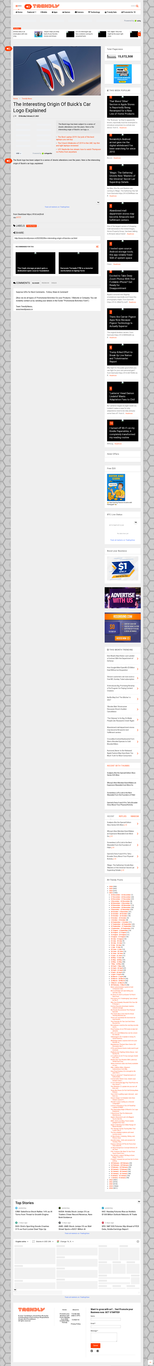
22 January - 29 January (119, 1171)
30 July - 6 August (117, 939)
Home (19, 12)
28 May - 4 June (116, 958)
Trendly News (27, 99)
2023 (111, 893)
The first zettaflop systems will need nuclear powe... (122, 1133)
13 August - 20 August (118, 935)
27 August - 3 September (119, 930)
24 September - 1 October (120, 922)
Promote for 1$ (129, 12)
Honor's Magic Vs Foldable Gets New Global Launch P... (123, 1099)
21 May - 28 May (116, 960)
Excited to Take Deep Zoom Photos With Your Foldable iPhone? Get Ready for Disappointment (122, 282)
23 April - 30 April (117, 968)
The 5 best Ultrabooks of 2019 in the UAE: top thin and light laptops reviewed (78, 144)
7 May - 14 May (116, 964)
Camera (80, 12)
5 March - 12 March (117, 983)
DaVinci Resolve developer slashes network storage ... (122, 1007)
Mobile (44, 12)
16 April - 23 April (117, 970)
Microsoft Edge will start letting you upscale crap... (122, 991)
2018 (111, 1188)
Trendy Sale (112, 12)
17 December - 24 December (121, 897)
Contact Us (75, 1320)
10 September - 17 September (121, 926)
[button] (28, 6)
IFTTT (18, 217)
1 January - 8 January (118, 1178)
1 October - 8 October (118, 920)
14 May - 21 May (116, 962)
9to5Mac (17, 28)
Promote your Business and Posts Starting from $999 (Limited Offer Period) (64, 1318)
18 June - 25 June (117, 951)
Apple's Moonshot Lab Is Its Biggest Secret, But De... (122, 1118)
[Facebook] (98, 1351)
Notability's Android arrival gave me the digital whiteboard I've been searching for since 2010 (122, 145)
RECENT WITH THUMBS (118, 766)
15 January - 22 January (119, 1173)
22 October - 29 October (119, 914)
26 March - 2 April (117, 976)
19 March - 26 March (118, 978)
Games (67, 12)
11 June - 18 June (117, 953)
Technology (95, 12)
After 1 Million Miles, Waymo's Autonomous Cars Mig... (120, 1068)
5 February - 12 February (119, 1167)
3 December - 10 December (120, 901)
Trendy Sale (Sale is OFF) (75, 1314)
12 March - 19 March (118, 981)
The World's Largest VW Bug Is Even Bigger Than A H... (123, 1156)
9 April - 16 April (116, 972)
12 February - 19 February (120, 1165)
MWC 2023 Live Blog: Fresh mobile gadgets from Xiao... (122, 1122)
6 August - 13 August (118, 937)
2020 (111, 1184)
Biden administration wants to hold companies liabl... (122, 988)
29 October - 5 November (119, 912)
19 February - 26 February (120, 1163)
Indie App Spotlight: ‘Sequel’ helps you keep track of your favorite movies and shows (32, 33)
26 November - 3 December (120, 903)
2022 (111, 1180)
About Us (75, 1310)
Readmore (123, 128)
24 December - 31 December (121, 895)
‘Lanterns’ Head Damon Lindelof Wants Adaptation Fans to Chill (122, 396)
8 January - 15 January (119, 1175)
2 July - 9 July (116, 947)
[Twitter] (92, 1351)
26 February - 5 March (118, 985)
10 (111, 423)
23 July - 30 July (116, 941)
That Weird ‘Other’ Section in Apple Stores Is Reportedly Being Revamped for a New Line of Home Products (122, 107)
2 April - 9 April (116, 974)
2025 (111, 888)
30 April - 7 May (116, 966)
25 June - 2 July (116, 949)
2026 (111, 886)
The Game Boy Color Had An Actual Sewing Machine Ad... (122, 1014)
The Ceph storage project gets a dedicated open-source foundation (33, 269)
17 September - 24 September (121, 924)
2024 (111, 891)
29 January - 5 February (119, 1169)
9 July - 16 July (116, 945)
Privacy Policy (75, 1324)
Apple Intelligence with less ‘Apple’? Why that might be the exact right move (96, 33)
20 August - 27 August (118, 932)
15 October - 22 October (119, 916)
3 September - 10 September (121, 928)
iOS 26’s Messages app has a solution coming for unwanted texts (64, 34)
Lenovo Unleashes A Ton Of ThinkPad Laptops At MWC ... (123, 1106)
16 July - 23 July (116, 943)
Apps (55, 12)
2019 (111, 1186)
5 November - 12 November (120, 909)
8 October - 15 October (119, 918)
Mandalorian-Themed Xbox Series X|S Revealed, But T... (123, 1045)
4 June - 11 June (116, 956)
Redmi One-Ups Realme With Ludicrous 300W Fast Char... (124, 1060)
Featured (30, 12)
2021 (111, 1182)
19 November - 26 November (121, 905)
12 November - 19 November (121, 907)
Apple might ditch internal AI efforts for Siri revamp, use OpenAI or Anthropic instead (128, 33)
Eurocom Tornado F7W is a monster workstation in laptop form (77, 269)
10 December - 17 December (121, 899)
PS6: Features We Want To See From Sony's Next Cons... (123, 1152)
